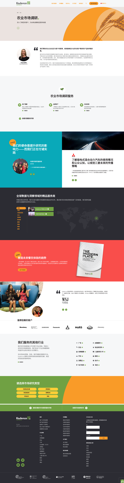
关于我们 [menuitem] (65, 442)
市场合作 (26, 396)
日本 (18, 215)
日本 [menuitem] (87, 448)
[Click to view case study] (93, 141)
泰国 (18, 222)
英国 (18, 224)
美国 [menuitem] (87, 463)
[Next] (34, 174)
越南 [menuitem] (87, 466)
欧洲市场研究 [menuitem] (66, 431)
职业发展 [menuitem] (65, 447)
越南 (18, 229)
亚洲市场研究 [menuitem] (66, 424)
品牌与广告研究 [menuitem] (44, 424)
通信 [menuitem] (41, 462)
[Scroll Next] (66, 310)
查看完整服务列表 (28, 118)
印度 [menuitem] (87, 450)
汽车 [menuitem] (41, 442)
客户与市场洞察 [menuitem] (44, 420)
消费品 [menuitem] (41, 447)
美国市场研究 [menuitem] (66, 435)
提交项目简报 (94, 3)
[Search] (86, 3)
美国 (18, 226)
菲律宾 (19, 217)
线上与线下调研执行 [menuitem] (45, 426)
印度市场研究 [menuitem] (66, 429)
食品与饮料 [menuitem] (42, 453)
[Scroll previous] (63, 310)
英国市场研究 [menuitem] (66, 433)
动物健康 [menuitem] (42, 438)
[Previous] (31, 174)
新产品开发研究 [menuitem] (44, 422)
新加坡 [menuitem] (88, 457)
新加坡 (19, 219)
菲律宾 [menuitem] (88, 455)
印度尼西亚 (20, 212)
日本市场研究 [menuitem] (66, 426)
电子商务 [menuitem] (42, 449)
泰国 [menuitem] (87, 459)
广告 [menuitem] (41, 435)
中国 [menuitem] (87, 446)
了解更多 (25, 110)
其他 (48, 396)
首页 (17, 12)
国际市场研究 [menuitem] (66, 420)
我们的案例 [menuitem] (66, 444)
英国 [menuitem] (87, 461)
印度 (18, 210)
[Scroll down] (18, 28)
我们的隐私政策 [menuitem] (67, 453)
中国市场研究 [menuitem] (66, 422)
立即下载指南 (22, 270)
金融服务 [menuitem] (42, 451)
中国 (18, 208)
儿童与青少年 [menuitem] (43, 455)
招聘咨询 (48, 392)
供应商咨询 (26, 392)
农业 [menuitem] (41, 440)
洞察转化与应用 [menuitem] (44, 429)
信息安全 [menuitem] (65, 456)
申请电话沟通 (26, 389)
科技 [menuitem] (41, 460)
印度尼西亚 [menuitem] (89, 452)
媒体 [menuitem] (41, 458)
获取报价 (48, 389)
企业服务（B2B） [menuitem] (44, 444)
